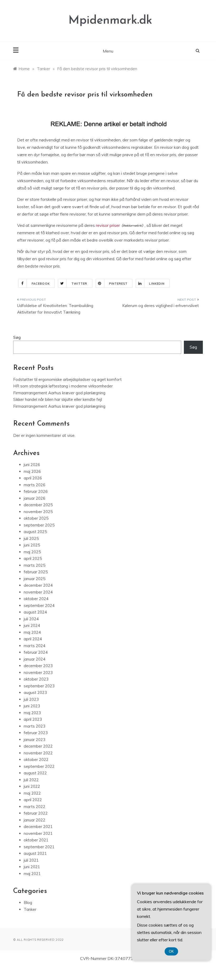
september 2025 (39, 525)
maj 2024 (32, 632)
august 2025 (35, 531)
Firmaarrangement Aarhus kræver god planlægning (59, 392)
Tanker (30, 909)
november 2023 (38, 672)
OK (171, 951)
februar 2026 (36, 491)
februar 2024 (36, 652)
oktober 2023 (36, 679)
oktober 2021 (36, 839)
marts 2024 (34, 645)
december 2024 (38, 585)
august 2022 (35, 772)
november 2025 (38, 511)
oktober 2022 (36, 759)
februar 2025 (36, 571)
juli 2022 (31, 779)
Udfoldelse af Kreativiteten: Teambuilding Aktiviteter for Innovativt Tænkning (55, 309)
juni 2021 (32, 866)
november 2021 (38, 833)
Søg (17, 337)
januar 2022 (34, 819)
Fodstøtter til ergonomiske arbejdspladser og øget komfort (67, 379)
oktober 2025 (36, 518)
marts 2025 (34, 565)
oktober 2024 (36, 598)
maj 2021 (32, 873)
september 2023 (39, 685)
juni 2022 (32, 786)
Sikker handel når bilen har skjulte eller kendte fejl (57, 399)
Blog (28, 902)
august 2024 (35, 612)
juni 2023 (32, 705)
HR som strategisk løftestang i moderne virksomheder (63, 386)
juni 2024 (32, 625)
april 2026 (33, 478)
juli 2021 (31, 860)
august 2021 (35, 853)
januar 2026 (34, 498)
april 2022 (33, 799)
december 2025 (38, 504)
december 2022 (38, 746)
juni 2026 (32, 464)
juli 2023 (31, 699)
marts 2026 (34, 484)
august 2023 (35, 692)
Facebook (41, 283)
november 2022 (38, 752)
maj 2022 (32, 793)
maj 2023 (32, 712)
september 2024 (39, 605)
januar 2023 (34, 739)
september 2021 (39, 846)
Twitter (79, 283)
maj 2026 (32, 471)
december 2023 (38, 665)
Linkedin (157, 283)
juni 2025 (32, 545)
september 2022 (39, 766)
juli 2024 (31, 618)
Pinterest (118, 283)
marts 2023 (34, 726)
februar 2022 (36, 813)
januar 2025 (34, 578)
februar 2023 (36, 732)
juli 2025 (31, 538)
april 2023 (33, 719)
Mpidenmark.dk (110, 21)
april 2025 (33, 558)
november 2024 (38, 592)
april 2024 (33, 638)
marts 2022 (34, 806)
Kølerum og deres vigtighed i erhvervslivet (160, 305)
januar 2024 (34, 659)
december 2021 (38, 826)
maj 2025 (32, 551)
